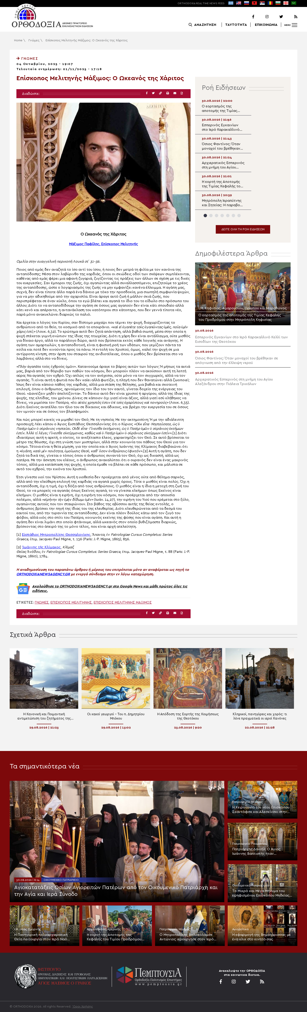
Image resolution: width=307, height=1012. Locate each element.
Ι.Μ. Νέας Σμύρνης (27, 929)
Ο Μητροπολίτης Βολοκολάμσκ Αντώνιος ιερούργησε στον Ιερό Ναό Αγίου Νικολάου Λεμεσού (187, 937)
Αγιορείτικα (240, 929)
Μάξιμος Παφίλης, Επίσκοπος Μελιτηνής (103, 244)
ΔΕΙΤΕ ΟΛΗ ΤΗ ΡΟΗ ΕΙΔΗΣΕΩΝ (243, 229)
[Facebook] (247, 17)
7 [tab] (239, 215)
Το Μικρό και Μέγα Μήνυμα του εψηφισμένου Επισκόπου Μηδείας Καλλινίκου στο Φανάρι (260, 893)
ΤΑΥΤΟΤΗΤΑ (236, 25)
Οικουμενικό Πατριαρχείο (61, 880)
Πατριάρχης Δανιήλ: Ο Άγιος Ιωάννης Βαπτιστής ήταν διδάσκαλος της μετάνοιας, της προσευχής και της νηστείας (259, 851)
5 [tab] (227, 215)
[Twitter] (276, 17)
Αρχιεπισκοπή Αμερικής (104, 929)
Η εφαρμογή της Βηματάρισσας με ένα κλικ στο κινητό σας (261, 937)
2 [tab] (211, 215)
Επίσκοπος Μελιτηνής (71, 602)
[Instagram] (262, 17)
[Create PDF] (182, 93)
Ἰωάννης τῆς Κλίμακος (41, 547)
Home (18, 40)
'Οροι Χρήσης (82, 1006)
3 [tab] (216, 215)
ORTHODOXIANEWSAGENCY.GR (43, 574)
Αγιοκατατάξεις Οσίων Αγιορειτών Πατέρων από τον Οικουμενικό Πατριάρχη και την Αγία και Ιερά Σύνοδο (116, 891)
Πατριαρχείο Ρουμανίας (249, 843)
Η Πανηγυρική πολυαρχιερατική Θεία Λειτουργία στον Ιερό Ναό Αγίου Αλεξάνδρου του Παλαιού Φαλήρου (41, 937)
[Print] (167, 93)
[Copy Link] (160, 93)
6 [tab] (233, 215)
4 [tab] (222, 215)
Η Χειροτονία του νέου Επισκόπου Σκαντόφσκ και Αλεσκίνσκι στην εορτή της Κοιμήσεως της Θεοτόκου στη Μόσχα (260, 810)
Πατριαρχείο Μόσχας (247, 802)
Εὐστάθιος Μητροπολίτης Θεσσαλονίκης (56, 534)
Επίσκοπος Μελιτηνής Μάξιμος (122, 602)
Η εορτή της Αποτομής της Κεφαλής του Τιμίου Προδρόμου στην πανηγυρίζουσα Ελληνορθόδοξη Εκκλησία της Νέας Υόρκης (117, 937)
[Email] (175, 93)
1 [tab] (205, 215)
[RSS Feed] (290, 17)
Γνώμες (34, 40)
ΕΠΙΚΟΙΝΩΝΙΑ (266, 25)
